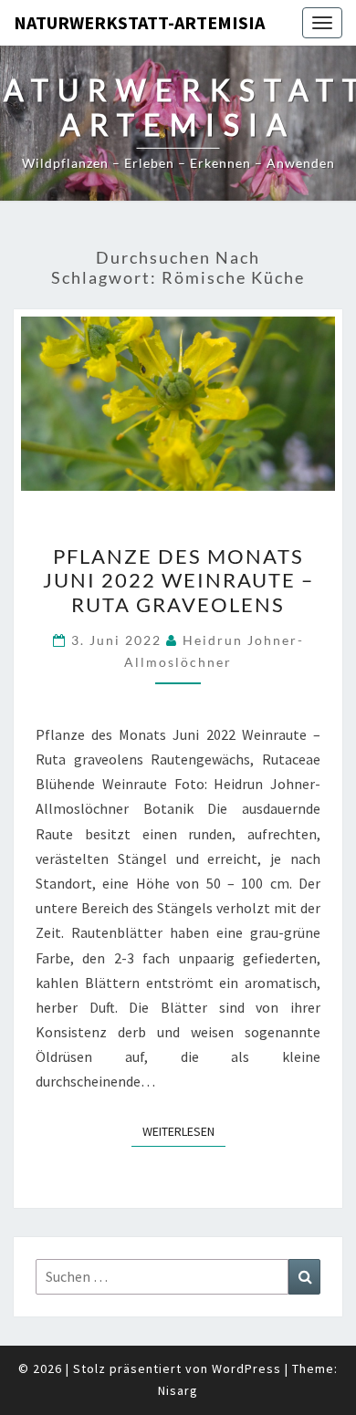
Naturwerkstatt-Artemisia (139, 22)
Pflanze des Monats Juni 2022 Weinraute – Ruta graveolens (178, 580)
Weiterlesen (183, 1130)
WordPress (246, 1368)
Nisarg (178, 1390)
